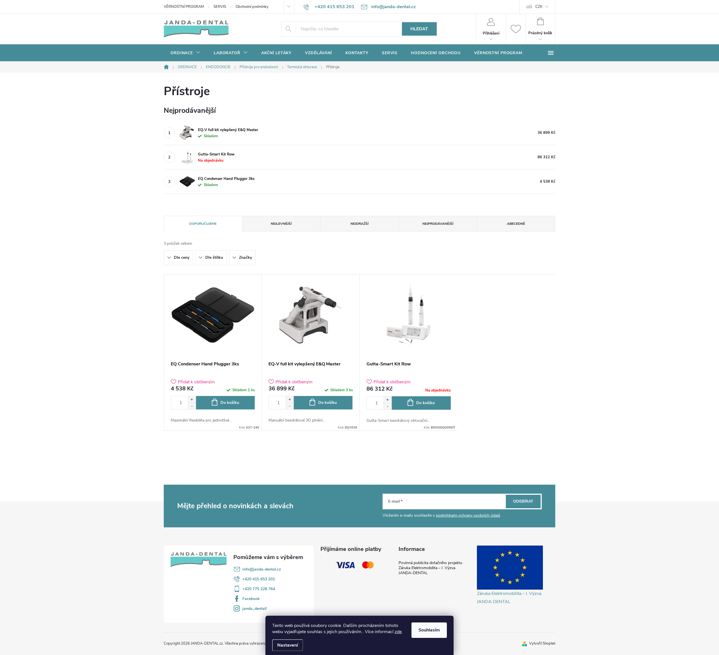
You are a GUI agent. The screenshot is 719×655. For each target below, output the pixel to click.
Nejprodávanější (437, 223)
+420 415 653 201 (258, 579)
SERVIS (219, 6)
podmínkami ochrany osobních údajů (468, 515)
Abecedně (516, 223)
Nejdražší (359, 223)
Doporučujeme (203, 223)
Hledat (419, 29)
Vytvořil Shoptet (542, 643)
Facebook (251, 598)
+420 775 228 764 (258, 589)
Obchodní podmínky (252, 6)
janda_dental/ (254, 608)
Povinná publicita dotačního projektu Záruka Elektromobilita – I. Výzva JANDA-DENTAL (430, 568)
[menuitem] (185, 53)
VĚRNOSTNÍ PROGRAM (184, 6)
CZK (538, 6)
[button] (192, 399)
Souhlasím (429, 630)
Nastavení (287, 645)
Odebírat (523, 501)
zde (398, 632)
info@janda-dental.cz (261, 569)
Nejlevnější (281, 223)
